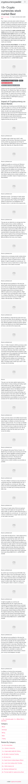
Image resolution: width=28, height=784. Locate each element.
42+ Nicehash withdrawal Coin (9, 769)
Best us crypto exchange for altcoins (10, 85)
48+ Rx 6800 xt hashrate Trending (10, 754)
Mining (3, 732)
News (3, 735)
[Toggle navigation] (25, 1)
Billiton (21, 80)
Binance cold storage (7, 83)
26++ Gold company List (8, 766)
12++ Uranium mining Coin (8, 748)
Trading (4, 738)
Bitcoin (3, 726)
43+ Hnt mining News (7, 745)
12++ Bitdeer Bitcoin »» (19, 719)
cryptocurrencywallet (11, 2)
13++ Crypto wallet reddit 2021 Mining (11, 751)
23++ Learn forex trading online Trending (12, 763)
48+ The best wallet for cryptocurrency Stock (13, 772)
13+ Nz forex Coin (6, 757)
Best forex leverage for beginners (10, 80)
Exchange (4, 729)
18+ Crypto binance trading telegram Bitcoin (12, 760)
